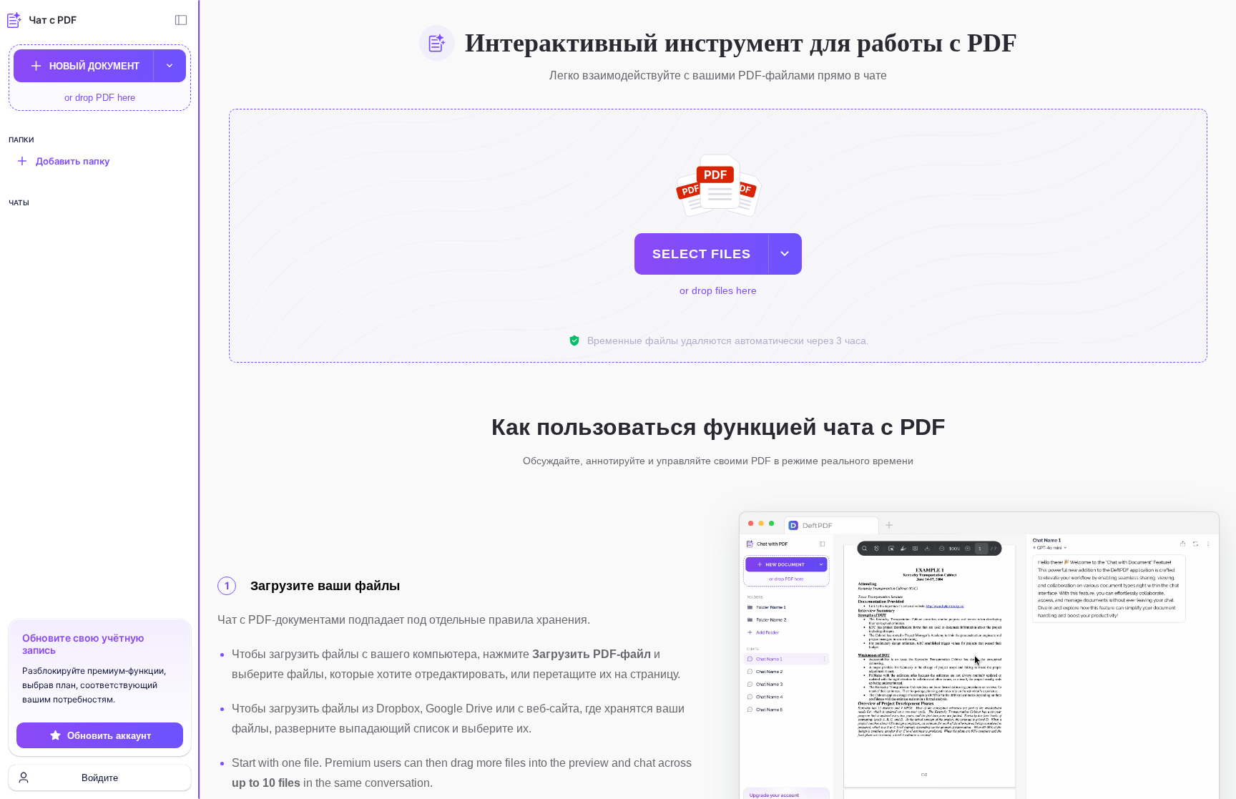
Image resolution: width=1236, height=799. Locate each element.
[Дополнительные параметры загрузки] (169, 66)
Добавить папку (72, 161)
